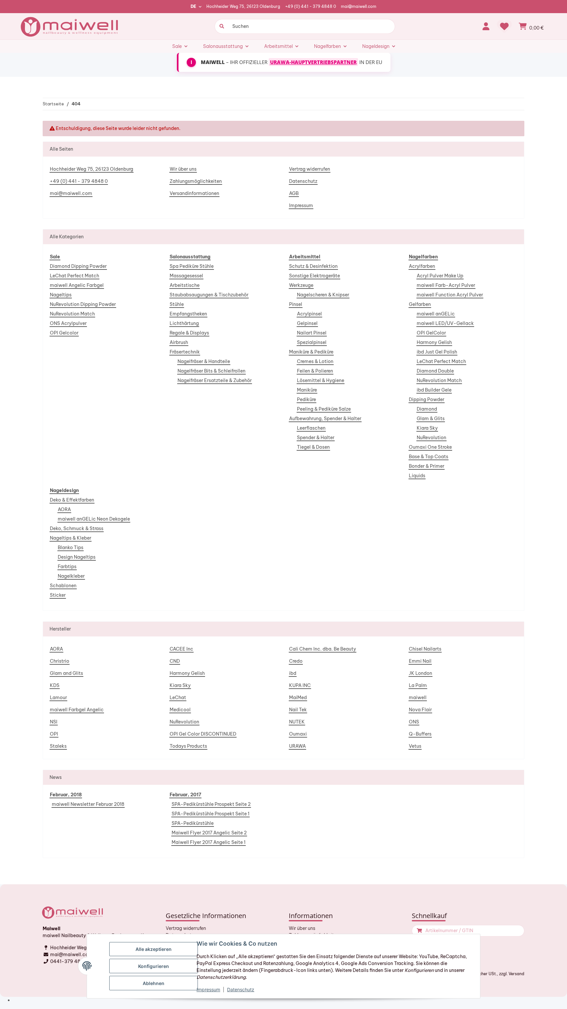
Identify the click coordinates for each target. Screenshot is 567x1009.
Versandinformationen (194, 193)
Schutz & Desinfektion (313, 266)
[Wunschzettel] (504, 26)
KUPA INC (300, 685)
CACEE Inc (181, 649)
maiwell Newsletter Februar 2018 (88, 804)
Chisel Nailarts (425, 649)
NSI (53, 722)
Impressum (301, 205)
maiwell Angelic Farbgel (77, 285)
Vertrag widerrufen (309, 169)
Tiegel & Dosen (313, 447)
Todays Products (188, 746)
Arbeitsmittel (304, 257)
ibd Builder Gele (434, 390)
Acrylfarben (422, 266)
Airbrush (179, 342)
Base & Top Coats (428, 457)
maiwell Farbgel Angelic (77, 710)
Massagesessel (186, 276)
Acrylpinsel (309, 314)
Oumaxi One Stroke (430, 447)
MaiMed (298, 697)
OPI (54, 734)
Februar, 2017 (185, 795)
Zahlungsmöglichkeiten (196, 181)
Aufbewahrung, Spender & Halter (325, 418)
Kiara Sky (427, 428)
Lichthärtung (184, 323)
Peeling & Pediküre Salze (324, 409)
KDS (54, 685)
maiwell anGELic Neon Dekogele (94, 519)
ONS (414, 722)
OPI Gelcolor (64, 333)
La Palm (418, 685)
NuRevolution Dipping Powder (83, 304)
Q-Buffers (420, 734)
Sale (55, 257)
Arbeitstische (185, 285)
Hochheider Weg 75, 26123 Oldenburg (243, 6)
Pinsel (295, 304)
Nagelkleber (71, 576)
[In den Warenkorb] (418, 930)
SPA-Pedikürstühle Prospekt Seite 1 (210, 814)
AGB (294, 193)
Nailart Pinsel (311, 333)
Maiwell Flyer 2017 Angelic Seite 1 (208, 842)
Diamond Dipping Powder (78, 266)
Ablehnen (153, 983)
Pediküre (306, 399)
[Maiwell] (70, 26)
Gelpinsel (307, 323)
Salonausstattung (190, 257)
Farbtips (67, 566)
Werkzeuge (301, 285)
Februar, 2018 (66, 795)
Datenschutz (303, 181)
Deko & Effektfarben (72, 500)
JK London (420, 673)
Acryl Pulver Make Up (440, 276)
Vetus (415, 746)
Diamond (427, 409)
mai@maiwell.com (358, 6)
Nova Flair (420, 710)
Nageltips (61, 295)
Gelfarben (420, 304)
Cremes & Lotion (315, 361)
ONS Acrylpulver (68, 323)
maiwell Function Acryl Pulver (450, 295)
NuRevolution (431, 437)
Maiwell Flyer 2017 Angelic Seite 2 (209, 833)
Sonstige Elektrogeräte (314, 276)
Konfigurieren (153, 966)
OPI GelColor (431, 333)
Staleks (58, 746)
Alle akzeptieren (154, 949)
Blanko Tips (70, 547)
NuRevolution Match (72, 314)
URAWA (297, 746)
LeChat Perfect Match (74, 276)
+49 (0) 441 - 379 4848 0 (310, 6)
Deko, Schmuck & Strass (76, 528)
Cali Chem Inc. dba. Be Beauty (322, 649)
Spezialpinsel (311, 342)
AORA (64, 509)
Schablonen (63, 586)
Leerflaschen (311, 428)
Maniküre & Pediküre (311, 352)
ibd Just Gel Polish (437, 352)
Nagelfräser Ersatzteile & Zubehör (215, 380)
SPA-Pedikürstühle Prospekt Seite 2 (211, 804)
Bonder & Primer (426, 466)
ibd (292, 673)
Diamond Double (435, 371)
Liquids (417, 476)
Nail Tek (298, 710)
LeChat (178, 697)
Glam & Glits (431, 418)
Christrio (59, 661)
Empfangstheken (188, 314)
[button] (486, 26)
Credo (296, 661)
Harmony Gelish (434, 342)
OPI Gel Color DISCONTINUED (203, 734)
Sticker (58, 595)
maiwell (418, 697)
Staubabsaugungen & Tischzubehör (209, 295)
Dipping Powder (426, 399)
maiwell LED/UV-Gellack (445, 323)
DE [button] (193, 6)
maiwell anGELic (436, 314)
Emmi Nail (420, 661)
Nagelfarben (423, 257)
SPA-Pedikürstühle (193, 823)
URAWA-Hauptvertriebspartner (313, 62)
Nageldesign (64, 490)
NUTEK (297, 722)
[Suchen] (221, 26)
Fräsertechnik (185, 352)
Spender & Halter (315, 437)
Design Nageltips (76, 557)
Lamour (58, 697)
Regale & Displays (189, 333)
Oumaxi (298, 734)
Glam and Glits (66, 673)
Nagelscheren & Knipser (323, 295)
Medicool (180, 710)
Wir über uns (183, 169)
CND (175, 661)
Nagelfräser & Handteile (204, 361)
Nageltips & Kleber (70, 538)
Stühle (177, 304)
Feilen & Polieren (315, 371)
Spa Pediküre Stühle (192, 266)
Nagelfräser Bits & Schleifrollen (211, 371)
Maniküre (307, 390)
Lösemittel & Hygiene (320, 380)
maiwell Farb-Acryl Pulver (446, 285)
